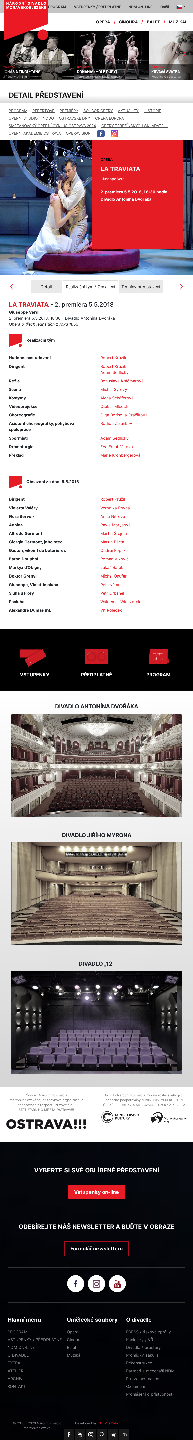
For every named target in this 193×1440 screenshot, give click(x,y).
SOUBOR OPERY (98, 110)
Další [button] (164, 7)
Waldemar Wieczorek (120, 601)
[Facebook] (69, 1434)
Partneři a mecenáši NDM (150, 1370)
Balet (71, 1347)
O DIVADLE (18, 1355)
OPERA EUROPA (109, 118)
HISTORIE (152, 110)
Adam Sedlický (114, 372)
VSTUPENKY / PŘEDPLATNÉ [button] (97, 7)
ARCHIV (15, 1378)
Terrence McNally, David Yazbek (98, 76)
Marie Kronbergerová (120, 455)
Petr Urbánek (112, 593)
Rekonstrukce (139, 1362)
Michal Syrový (113, 389)
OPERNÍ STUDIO (23, 118)
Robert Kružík (113, 357)
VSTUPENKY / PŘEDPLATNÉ (35, 1339)
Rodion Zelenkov (116, 423)
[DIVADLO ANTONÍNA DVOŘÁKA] (96, 765)
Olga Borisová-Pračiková (124, 414)
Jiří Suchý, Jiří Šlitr (15, 76)
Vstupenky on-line (96, 1192)
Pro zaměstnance (142, 1378)
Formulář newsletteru (96, 1249)
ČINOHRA (128, 21)
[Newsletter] (113, 1434)
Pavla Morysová (115, 524)
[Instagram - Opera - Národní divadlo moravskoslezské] (114, 133)
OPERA (103, 21)
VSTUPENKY (35, 675)
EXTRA (14, 1362)
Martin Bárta (112, 541)
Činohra (74, 1339)
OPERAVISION (78, 133)
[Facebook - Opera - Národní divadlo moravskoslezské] (101, 133)
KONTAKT (17, 1386)
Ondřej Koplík (113, 550)
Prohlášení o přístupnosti (149, 1394)
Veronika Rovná (115, 507)
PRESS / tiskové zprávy (148, 1331)
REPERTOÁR (43, 110)
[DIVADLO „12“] (96, 1022)
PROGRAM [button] (57, 7)
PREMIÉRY (69, 110)
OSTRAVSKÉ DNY (74, 118)
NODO (48, 118)
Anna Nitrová (112, 516)
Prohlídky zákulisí (142, 1355)
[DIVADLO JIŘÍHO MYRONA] (96, 893)
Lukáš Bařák (111, 567)
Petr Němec (111, 584)
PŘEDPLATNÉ (96, 675)
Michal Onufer (113, 576)
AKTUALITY (128, 110)
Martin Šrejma (113, 533)
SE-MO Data (108, 1423)
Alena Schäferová (117, 397)
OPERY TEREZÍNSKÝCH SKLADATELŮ (134, 125)
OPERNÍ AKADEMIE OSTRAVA (35, 133)
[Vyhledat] (102, 1434)
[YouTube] (80, 1434)
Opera (72, 1331)
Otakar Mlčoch (114, 406)
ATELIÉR (15, 1370)
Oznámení (135, 1386)
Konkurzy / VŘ (139, 1339)
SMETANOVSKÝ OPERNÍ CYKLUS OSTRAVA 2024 (52, 125)
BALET (153, 21)
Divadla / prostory (143, 1347)
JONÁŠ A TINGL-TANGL (23, 72)
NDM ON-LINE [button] (141, 7)
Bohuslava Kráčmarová (122, 380)
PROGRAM (18, 110)
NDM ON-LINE (21, 1347)
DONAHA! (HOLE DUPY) (97, 72)
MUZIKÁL (178, 21)
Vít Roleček (111, 610)
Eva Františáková (116, 446)
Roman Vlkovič (114, 558)
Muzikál (74, 1355)
